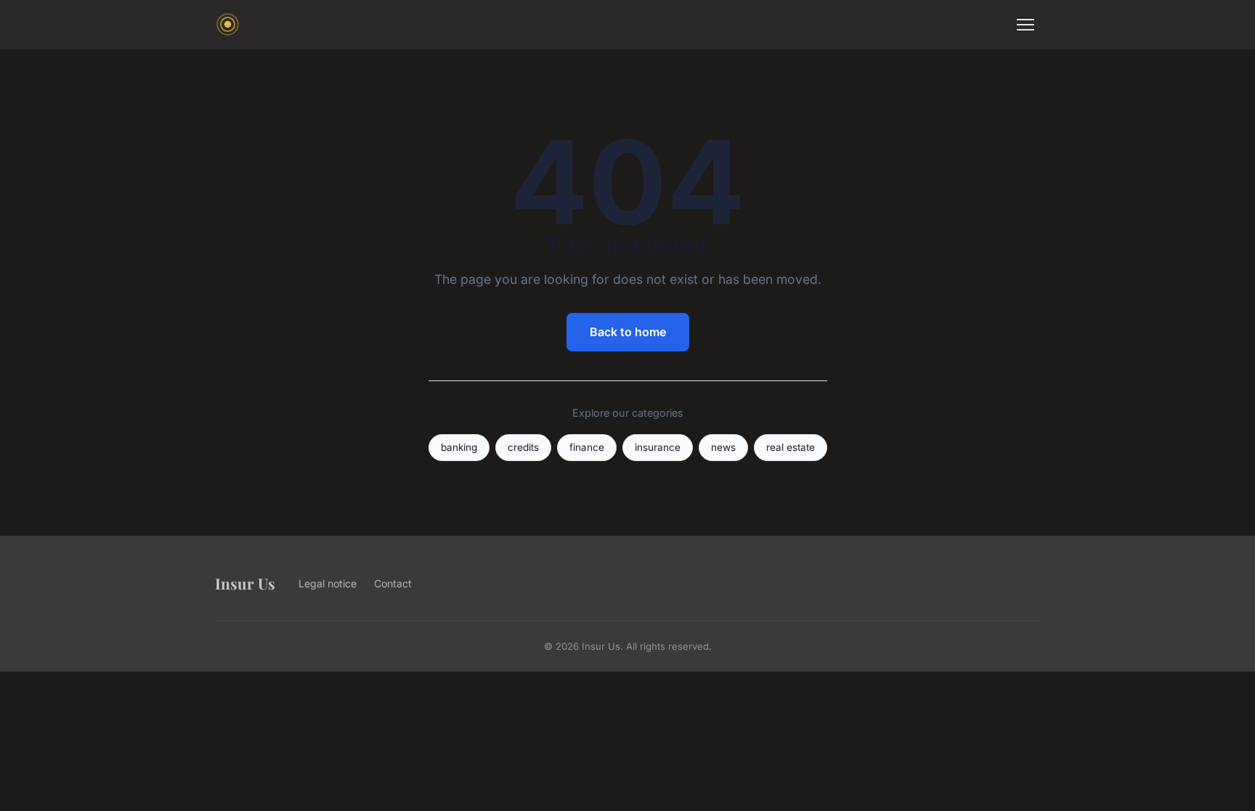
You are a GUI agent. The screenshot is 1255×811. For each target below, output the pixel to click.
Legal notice (327, 583)
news (723, 447)
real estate (790, 447)
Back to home (628, 332)
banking (459, 447)
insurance (658, 447)
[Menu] (1025, 24)
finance (586, 447)
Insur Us (245, 583)
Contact (393, 583)
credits (523, 447)
